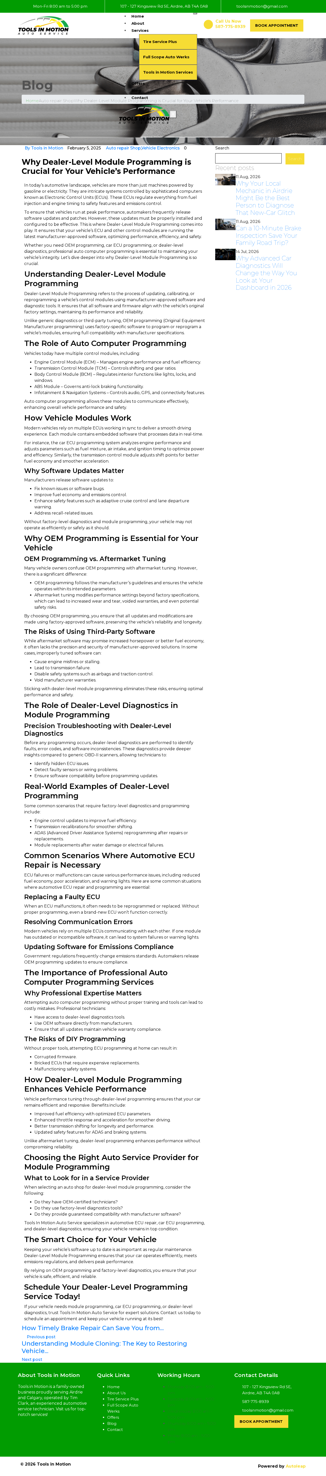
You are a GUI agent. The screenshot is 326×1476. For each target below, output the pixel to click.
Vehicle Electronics (160, 148)
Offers (138, 83)
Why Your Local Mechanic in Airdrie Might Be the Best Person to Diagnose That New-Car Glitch (265, 198)
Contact (139, 97)
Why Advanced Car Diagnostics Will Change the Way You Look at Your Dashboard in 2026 (266, 273)
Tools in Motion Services (168, 72)
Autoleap (296, 1466)
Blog (136, 90)
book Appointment (261, 1421)
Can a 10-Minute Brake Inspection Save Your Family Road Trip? (268, 236)
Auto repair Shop (123, 148)
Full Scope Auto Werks (166, 56)
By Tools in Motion (44, 148)
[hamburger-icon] (195, 13)
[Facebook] (31, 1432)
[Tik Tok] (40, 1432)
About (137, 23)
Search (222, 148)
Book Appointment (276, 25)
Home (137, 16)
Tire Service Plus (160, 41)
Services (140, 30)
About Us (116, 1392)
